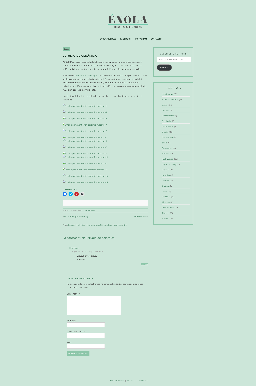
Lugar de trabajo (169, 164)
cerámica (80, 225)
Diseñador (167, 121)
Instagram (141, 39)
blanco (71, 225)
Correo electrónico (76, 331)
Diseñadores (168, 126)
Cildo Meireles (140, 216)
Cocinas (165, 110)
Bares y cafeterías (170, 99)
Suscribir (164, 67)
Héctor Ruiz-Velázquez (87, 75)
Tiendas (165, 213)
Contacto (156, 39)
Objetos (165, 181)
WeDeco (166, 218)
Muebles (166, 175)
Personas (166, 197)
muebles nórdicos (112, 225)
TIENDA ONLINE (116, 380)
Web (69, 342)
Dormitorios (168, 137)
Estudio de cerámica (80, 55)
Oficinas (166, 186)
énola (164, 143)
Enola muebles (108, 39)
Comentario (73, 294)
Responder (145, 264)
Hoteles (165, 154)
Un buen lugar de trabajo (76, 216)
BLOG (130, 380)
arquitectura (167, 94)
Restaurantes (168, 207)
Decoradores (168, 116)
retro (124, 225)
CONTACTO (142, 380)
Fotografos (167, 148)
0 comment (91, 211)
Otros (164, 191)
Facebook (125, 39)
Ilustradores (167, 159)
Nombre (71, 320)
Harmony (74, 248)
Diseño (165, 132)
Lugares (165, 170)
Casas (66, 49)
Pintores (166, 202)
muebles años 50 (94, 225)
